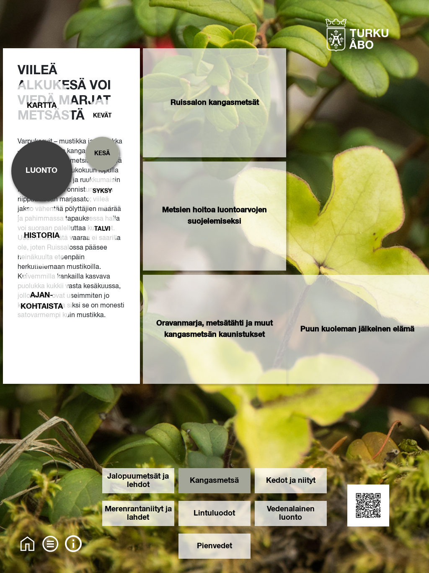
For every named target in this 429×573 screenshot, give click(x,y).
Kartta (42, 105)
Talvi (102, 229)
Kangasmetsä (214, 480)
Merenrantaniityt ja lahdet (138, 513)
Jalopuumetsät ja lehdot (138, 481)
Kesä (102, 153)
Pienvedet (214, 546)
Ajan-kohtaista (42, 301)
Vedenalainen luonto (291, 513)
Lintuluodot (214, 513)
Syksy (102, 191)
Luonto (41, 171)
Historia (41, 236)
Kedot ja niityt (290, 480)
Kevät (102, 116)
